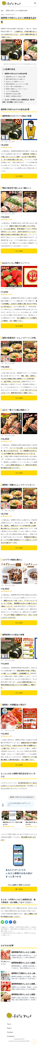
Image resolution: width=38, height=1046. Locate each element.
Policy (9, 1028)
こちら (33, 933)
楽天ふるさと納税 (10, 141)
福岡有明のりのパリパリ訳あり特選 (15, 76)
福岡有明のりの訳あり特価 (13, 94)
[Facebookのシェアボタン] (10, 922)
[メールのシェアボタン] (14, 922)
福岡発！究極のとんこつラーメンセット (17, 89)
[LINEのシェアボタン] (2, 922)
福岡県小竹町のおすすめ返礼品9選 (16, 73)
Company (10, 1036)
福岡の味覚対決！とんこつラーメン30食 (17, 84)
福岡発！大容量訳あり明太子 (14, 96)
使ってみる (19, 889)
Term (9, 1024)
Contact (10, 1032)
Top (2, 10)
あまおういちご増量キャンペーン (15, 81)
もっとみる (19, 176)
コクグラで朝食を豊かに (12, 91)
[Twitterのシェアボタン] (6, 922)
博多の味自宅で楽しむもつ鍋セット (15, 79)
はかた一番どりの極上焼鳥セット (15, 86)
